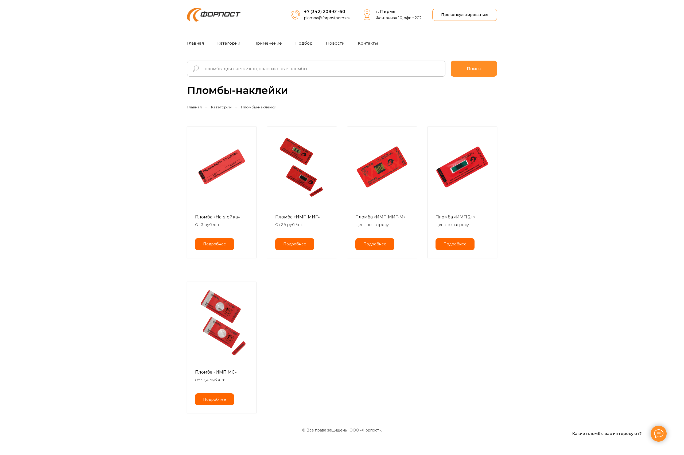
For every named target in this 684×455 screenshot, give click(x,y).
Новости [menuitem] (335, 43)
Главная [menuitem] (195, 43)
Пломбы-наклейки (258, 107)
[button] (464, 15)
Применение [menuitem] (268, 43)
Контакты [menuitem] (368, 43)
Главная (194, 107)
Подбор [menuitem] (304, 43)
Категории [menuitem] (228, 43)
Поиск (474, 68)
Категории (221, 107)
